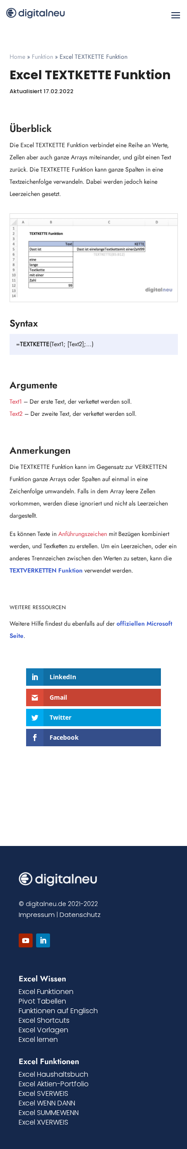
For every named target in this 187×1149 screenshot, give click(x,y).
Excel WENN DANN (47, 1103)
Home (17, 57)
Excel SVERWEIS (43, 1093)
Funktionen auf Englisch (58, 1011)
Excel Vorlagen (43, 1030)
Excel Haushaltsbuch (53, 1074)
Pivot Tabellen (42, 1001)
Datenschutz (80, 914)
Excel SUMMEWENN (49, 1113)
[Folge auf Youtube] (26, 940)
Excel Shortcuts (44, 1020)
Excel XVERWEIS (43, 1122)
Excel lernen (38, 1039)
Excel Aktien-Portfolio (54, 1084)
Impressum (37, 914)
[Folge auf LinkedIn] (43, 940)
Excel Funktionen (46, 992)
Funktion (42, 57)
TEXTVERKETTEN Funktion (46, 570)
